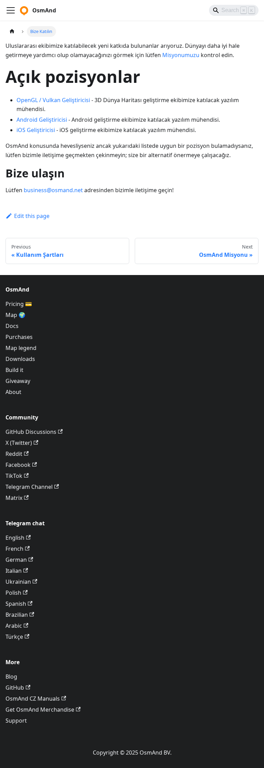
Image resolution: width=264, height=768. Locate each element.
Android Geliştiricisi (41, 119)
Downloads (20, 359)
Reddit (14, 454)
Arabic (14, 625)
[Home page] (12, 31)
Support (16, 720)
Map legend (21, 348)
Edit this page (32, 216)
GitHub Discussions (31, 432)
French (14, 548)
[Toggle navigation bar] (11, 10)
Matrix (14, 498)
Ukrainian (18, 581)
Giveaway (18, 381)
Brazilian (17, 614)
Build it (14, 370)
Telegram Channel (29, 487)
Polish (13, 592)
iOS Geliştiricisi (35, 130)
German (16, 559)
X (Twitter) (19, 443)
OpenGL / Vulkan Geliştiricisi (53, 100)
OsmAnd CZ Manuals (33, 698)
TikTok (14, 476)
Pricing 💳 (19, 304)
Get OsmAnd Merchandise (40, 709)
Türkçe (14, 636)
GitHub (15, 687)
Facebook (18, 465)
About (13, 392)
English (15, 537)
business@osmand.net (53, 190)
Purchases (19, 337)
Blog (11, 676)
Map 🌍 (15, 315)
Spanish (16, 603)
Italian (14, 570)
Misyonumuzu (180, 55)
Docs (12, 326)
